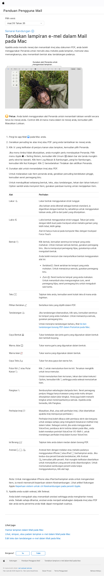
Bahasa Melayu (95, 571)
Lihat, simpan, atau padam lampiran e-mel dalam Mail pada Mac (37, 534)
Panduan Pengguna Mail (22, 11)
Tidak (38, 553)
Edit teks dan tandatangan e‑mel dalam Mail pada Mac (33, 538)
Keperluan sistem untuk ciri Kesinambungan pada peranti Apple (47, 486)
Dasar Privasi (46, 571)
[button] (19, 31)
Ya (23, 553)
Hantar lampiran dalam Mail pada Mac (24, 530)
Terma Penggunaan (61, 571)
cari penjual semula (25, 568)
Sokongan (13, 561)
